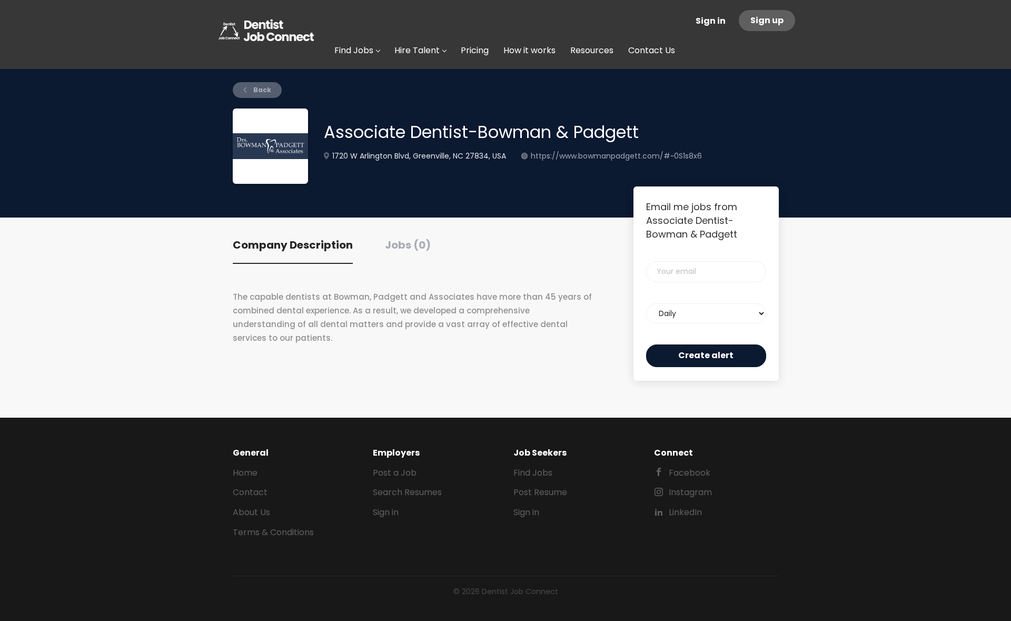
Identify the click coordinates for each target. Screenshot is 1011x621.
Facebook (689, 473)
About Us (251, 512)
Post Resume (540, 492)
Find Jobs (532, 473)
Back (261, 89)
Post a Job (395, 473)
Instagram (690, 492)
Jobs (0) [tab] (408, 245)
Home (245, 473)
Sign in (711, 21)
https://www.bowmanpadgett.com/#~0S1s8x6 (616, 156)
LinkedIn (685, 512)
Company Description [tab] (293, 245)
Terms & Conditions (273, 532)
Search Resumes (407, 492)
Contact (250, 492)
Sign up (767, 20)
